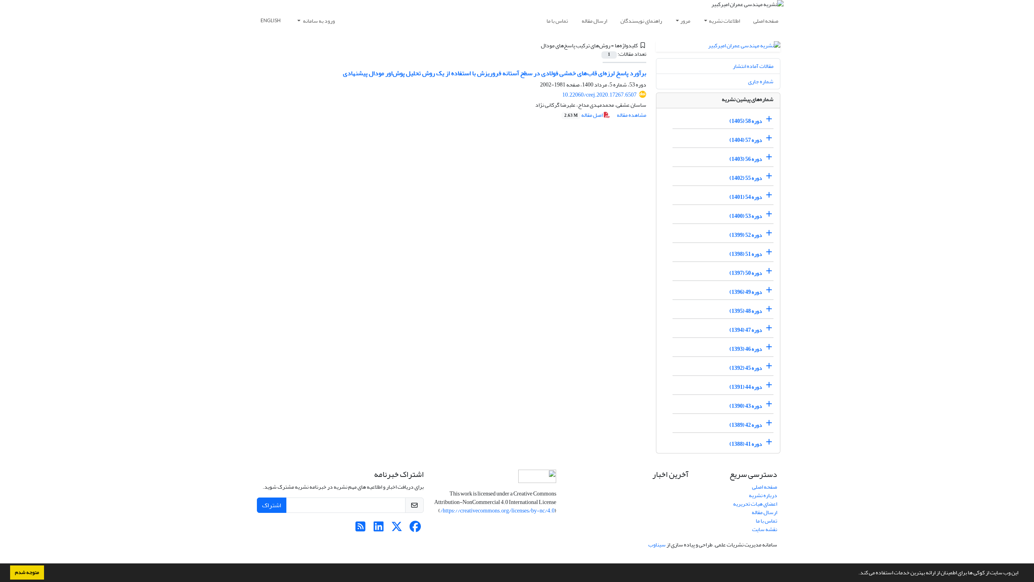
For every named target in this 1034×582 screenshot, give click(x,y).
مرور (685, 20)
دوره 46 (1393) (745, 349)
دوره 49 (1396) (745, 292)
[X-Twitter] (397, 528)
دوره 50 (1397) (745, 273)
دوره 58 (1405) (745, 121)
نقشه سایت (764, 529)
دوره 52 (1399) (745, 235)
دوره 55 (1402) (745, 178)
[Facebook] (415, 528)
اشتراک (271, 505)
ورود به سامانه (318, 20)
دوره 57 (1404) (745, 140)
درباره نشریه (763, 495)
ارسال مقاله (594, 20)
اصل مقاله (583, 115)
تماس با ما (557, 20)
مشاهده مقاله (631, 115)
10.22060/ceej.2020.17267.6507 (599, 94)
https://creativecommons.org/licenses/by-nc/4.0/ (497, 510)
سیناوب (657, 544)
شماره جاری (760, 81)
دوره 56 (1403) (745, 159)
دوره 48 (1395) (745, 311)
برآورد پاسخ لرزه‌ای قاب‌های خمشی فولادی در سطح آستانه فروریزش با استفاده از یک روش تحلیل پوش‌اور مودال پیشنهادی (494, 73)
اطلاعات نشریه (724, 20)
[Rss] (360, 528)
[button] (856, 573)
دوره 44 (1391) (745, 387)
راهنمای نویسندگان (641, 20)
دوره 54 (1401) (745, 197)
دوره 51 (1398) (745, 254)
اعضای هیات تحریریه (755, 503)
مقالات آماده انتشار (753, 66)
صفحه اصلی (765, 20)
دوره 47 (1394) (745, 330)
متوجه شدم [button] (27, 572)
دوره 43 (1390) (745, 406)
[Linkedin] (378, 528)
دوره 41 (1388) (745, 444)
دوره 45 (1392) (745, 368)
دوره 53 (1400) (745, 216)
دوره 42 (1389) (745, 425)
